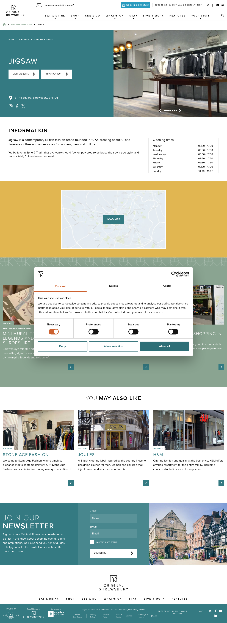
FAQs (154, 616)
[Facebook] (212, 5)
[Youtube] (217, 5)
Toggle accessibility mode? (59, 5)
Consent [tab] (60, 286)
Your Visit (200, 15)
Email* (93, 526)
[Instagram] (207, 5)
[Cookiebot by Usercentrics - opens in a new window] (173, 274)
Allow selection (113, 346)
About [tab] (167, 285)
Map (199, 5)
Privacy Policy (93, 616)
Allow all (164, 346)
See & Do (92, 15)
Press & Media (119, 616)
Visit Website (21, 74)
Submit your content (182, 5)
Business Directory (21, 25)
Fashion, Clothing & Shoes (36, 39)
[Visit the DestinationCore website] (11, 613)
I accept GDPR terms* (107, 542)
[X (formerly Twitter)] (23, 106)
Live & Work (153, 15)
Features (178, 15)
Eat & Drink (55, 15)
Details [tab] (113, 285)
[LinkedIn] (222, 5)
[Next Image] (180, 110)
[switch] (93, 331)
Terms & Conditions (77, 616)
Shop (75, 15)
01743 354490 (53, 74)
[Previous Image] (160, 110)
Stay (133, 15)
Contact (129, 616)
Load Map (113, 219)
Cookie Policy (106, 616)
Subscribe (161, 5)
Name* (93, 511)
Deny (62, 346)
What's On (115, 15)
